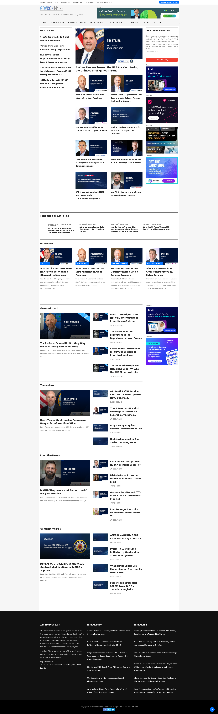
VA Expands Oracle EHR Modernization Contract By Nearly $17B (126, 569)
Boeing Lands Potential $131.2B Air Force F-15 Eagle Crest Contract (125, 130)
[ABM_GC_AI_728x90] (138, 13)
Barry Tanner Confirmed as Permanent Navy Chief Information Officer (63, 421)
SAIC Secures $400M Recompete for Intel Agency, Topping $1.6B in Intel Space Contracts (56, 71)
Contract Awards (77, 23)
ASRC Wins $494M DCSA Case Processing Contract (125, 536)
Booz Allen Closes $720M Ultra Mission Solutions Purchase (90, 272)
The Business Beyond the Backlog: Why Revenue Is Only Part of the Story (62, 345)
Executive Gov (78, 2)
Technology (132, 23)
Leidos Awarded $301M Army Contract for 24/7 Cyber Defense (159, 272)
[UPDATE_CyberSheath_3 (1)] (162, 140)
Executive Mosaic (46, 2)
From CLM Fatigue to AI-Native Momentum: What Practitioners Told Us (125, 318)
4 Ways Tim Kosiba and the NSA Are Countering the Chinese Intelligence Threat (107, 69)
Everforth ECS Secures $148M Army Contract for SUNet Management (125, 552)
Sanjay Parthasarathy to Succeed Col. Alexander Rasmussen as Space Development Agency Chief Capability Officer (108, 656)
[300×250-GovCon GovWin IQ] (162, 320)
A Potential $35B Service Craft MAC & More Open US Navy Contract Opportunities (125, 396)
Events (146, 23)
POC (56, 2)
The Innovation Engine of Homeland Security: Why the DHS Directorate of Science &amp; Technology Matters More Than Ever (126, 372)
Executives (56, 23)
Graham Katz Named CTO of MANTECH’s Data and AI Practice (125, 495)
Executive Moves (97, 23)
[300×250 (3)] (162, 110)
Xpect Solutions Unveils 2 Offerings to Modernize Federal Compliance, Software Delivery (124, 413)
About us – (45, 665)
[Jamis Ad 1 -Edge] (162, 170)
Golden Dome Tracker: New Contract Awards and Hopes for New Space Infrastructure (92, 229)
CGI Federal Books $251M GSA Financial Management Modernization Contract (54, 84)
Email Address (151, 52)
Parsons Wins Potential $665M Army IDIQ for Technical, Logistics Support (123, 587)
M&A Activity (116, 23)
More (156, 23)
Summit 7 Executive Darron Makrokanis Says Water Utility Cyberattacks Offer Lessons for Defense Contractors (155, 667)
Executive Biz (65, 2)
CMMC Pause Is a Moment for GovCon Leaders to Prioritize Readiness (125, 352)
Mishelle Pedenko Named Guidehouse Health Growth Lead (125, 478)
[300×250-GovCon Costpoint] (162, 79)
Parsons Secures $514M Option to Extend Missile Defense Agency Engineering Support (126, 97)
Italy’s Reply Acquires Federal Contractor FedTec (126, 427)
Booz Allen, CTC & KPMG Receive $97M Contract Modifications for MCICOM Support (62, 567)
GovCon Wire (133, 706)
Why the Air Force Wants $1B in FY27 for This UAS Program (124, 228)
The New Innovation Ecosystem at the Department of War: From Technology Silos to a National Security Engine (125, 338)
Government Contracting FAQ (63, 665)
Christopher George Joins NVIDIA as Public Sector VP (125, 463)
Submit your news (106, 2)
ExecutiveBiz (140, 624)
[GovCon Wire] (52, 9)
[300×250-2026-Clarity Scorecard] (162, 351)
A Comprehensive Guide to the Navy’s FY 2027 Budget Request (60, 229)
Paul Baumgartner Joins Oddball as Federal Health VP (125, 512)
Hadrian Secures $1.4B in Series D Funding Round (124, 440)
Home (44, 23)
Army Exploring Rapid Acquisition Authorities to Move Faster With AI (155, 229)
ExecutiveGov (94, 624)
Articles (45, 263)
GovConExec (89, 2)
